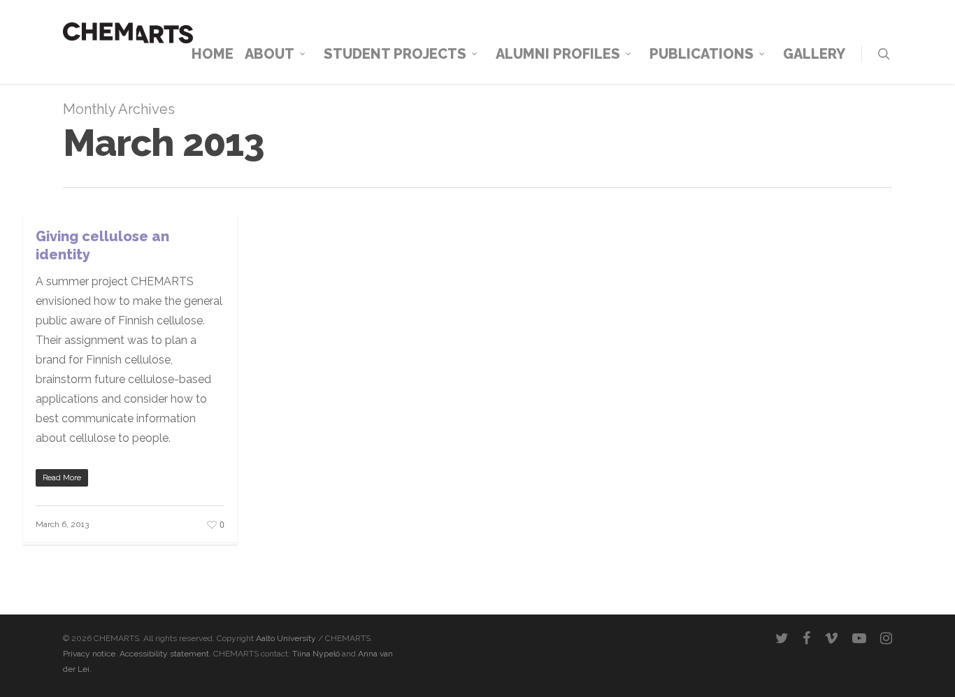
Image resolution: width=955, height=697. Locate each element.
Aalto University (286, 638)
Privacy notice (89, 654)
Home (213, 53)
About (269, 53)
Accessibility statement (163, 654)
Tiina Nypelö (316, 654)
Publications (701, 53)
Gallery (814, 53)
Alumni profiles (558, 53)
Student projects (395, 53)
